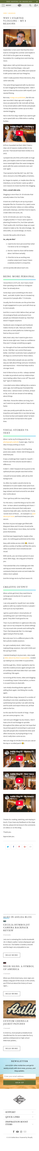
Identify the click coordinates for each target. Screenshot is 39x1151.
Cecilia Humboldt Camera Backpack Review (16, 928)
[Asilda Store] (19, 5)
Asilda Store (15, 1137)
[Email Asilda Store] (25, 1132)
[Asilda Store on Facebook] (13, 1132)
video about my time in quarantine (16, 658)
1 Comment (6, 974)
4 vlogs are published (17, 97)
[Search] (31, 5)
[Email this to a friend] (30, 846)
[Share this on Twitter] (8, 846)
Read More (12, 955)
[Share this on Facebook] (13, 846)
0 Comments (7, 935)
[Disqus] (19, 884)
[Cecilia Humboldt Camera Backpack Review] (4, 921)
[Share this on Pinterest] (19, 846)
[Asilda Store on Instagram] (21, 1132)
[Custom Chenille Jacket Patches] (19, 1018)
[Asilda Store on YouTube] (17, 1132)
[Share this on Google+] (25, 846)
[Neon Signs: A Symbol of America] (4, 963)
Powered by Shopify (26, 1137)
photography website (11, 442)
